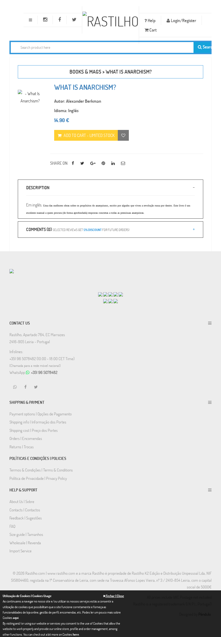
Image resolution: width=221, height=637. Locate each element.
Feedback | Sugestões (25, 518)
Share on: (59, 163)
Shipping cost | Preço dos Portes (33, 430)
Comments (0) (77, 229)
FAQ (12, 526)
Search (206, 47)
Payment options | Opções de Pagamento (40, 413)
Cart (153, 30)
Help (151, 20)
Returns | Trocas (21, 446)
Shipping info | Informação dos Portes (37, 422)
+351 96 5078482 (44, 372)
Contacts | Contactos (24, 509)
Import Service (20, 550)
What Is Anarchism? (129, 71)
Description (37, 187)
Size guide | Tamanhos (26, 534)
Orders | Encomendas (25, 438)
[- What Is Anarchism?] (30, 97)
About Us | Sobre (21, 501)
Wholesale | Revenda (25, 542)
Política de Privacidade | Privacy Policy (38, 478)
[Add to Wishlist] (123, 135)
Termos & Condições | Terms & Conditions (41, 470)
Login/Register (183, 20)
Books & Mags (85, 71)
